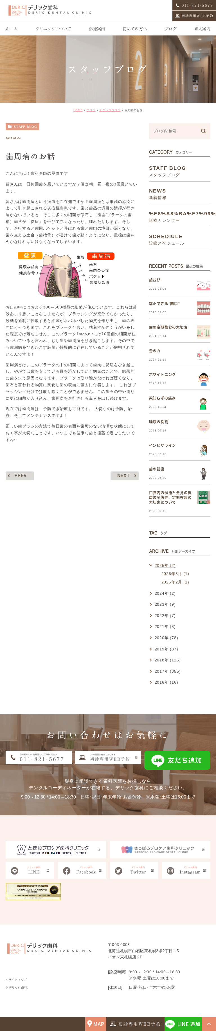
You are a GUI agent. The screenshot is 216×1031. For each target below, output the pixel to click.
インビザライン (162, 445)
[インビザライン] (203, 450)
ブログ (90, 110)
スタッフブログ (110, 110)
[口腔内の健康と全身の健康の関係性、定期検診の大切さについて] (203, 497)
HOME (78, 110)
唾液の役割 (158, 422)
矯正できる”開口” (164, 303)
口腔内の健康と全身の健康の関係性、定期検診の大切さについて (170, 497)
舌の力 (155, 351)
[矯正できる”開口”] (203, 308)
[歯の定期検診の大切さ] (203, 332)
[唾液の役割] (203, 426)
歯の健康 (157, 469)
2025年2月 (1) (175, 582)
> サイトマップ (16, 979)
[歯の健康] (203, 473)
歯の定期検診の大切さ (168, 327)
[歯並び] (203, 284)
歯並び (155, 280)
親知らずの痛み (162, 398)
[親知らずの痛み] (203, 403)
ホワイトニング (162, 374)
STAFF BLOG (25, 126)
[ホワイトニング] (203, 379)
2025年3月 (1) (175, 573)
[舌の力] (203, 355)
